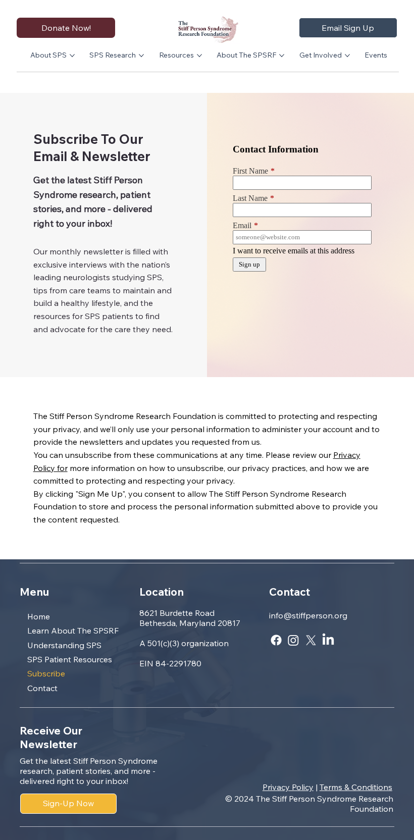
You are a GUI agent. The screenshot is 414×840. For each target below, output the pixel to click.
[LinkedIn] (328, 640)
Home (38, 616)
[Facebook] (276, 640)
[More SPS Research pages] (141, 55)
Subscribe (46, 673)
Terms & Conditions (356, 787)
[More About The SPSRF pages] (281, 55)
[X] (311, 640)
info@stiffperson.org (308, 615)
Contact (42, 688)
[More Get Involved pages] (347, 55)
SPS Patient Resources (69, 659)
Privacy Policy (288, 787)
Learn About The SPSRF (73, 630)
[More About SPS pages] (72, 55)
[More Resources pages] (199, 55)
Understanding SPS (64, 645)
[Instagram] (293, 640)
